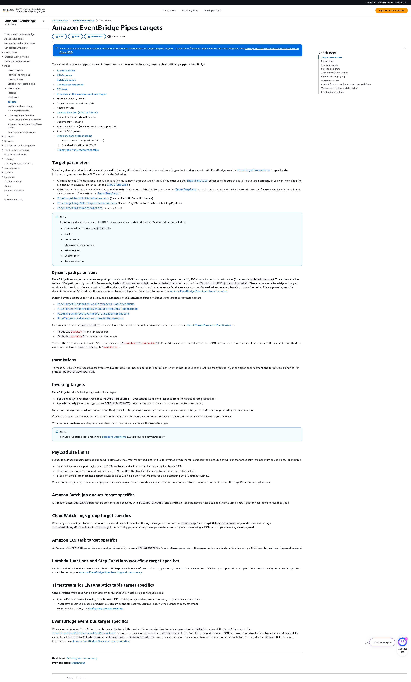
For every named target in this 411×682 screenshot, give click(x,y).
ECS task (62, 89)
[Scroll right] (224, 10)
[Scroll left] (160, 10)
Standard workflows (114, 436)
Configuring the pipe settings (105, 608)
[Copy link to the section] (50, 162)
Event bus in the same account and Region (82, 93)
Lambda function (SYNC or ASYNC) (77, 112)
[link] (105, 20)
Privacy (70, 678)
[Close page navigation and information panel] (405, 47)
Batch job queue (66, 79)
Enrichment (78, 662)
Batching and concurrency (82, 658)
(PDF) (70, 52)
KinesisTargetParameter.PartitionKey (209, 325)
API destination (66, 70)
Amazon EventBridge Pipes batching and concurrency (110, 572)
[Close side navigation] (43, 20)
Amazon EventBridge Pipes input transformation (198, 291)
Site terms (80, 678)
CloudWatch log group (70, 84)
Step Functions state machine (74, 135)
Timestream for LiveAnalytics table (78, 149)
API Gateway (64, 75)
